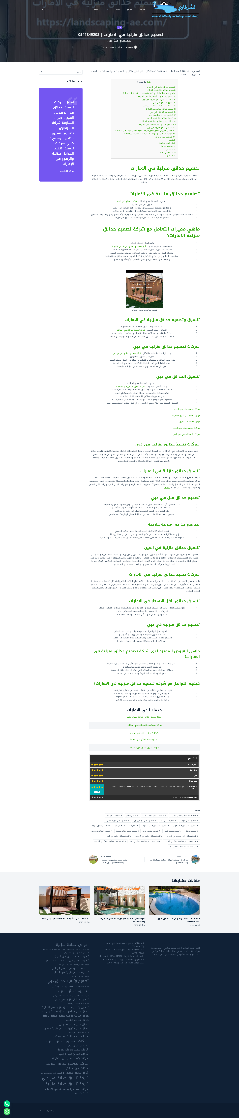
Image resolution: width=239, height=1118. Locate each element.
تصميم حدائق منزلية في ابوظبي (70, 968)
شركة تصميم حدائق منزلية (67, 1063)
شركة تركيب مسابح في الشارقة (70, 1058)
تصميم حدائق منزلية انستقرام (186, 825)
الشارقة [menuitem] (96, 9)
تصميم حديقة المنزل (172, 831)
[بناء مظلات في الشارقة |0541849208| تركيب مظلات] (64, 900)
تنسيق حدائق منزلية (72, 991)
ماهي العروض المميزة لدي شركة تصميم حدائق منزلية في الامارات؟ (146, 130)
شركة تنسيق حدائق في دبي (65, 1078)
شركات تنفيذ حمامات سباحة (73, 1050)
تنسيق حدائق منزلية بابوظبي (80, 996)
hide (149, 82)
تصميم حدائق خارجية (189, 820)
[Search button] (41, 72)
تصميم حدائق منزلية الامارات (117, 820)
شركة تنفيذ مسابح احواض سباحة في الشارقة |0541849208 (122, 920)
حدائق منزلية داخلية (53, 1016)
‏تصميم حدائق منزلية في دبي (126, 825)
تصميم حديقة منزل (151, 831)
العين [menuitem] (118, 9)
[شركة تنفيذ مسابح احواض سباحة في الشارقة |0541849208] (119, 900)
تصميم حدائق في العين (65, 964)
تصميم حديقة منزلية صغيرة (127, 831)
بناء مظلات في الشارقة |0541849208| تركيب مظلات (65, 918)
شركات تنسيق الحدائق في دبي (71, 1036)
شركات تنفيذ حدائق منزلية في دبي (160, 106)
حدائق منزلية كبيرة (78, 1028)
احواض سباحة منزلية (72, 945)
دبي (119, 27)
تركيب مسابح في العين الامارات (186, 415)
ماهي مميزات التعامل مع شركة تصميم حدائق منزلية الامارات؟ (150, 93)
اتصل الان (45, 9)
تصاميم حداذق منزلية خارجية (163, 115)
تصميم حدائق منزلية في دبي (162, 127)
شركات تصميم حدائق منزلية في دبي (159, 99)
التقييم (173, 140)
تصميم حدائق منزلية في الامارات (162, 87)
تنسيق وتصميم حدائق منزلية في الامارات (157, 96)
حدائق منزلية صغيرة (77, 1020)
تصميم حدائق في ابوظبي (81, 964)
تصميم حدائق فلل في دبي (163, 112)
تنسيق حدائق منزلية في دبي (72, 999)
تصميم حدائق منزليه (101, 825)
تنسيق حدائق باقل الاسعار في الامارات (158, 124)
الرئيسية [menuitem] (142, 9)
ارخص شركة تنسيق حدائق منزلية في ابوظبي (75, 949)
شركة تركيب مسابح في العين (187, 409)
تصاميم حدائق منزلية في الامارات (162, 90)
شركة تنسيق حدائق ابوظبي (73, 1073)
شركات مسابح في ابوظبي (74, 1054)
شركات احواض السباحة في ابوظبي (78, 1032)
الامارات (167, 487)
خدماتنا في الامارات (166, 137)
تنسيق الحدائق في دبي (165, 102)
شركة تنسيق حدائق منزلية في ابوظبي (144, 717)
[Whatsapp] (7, 1111)
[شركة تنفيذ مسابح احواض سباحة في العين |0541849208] (174, 900)
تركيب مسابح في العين (127, 201)
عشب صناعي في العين (82, 1093)
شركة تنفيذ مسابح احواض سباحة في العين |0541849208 (178, 920)
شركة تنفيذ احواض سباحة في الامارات (67, 1089)
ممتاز (172, 155)
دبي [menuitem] (107, 9)
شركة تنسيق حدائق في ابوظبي (127, 353)
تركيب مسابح (81, 960)
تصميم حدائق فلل (168, 820)
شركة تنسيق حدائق (77, 1068)
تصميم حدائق (132, 815)
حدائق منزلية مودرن (55, 1028)
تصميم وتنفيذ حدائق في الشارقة (144, 739)
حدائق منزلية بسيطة (53, 1011)
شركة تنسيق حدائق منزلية (67, 1084)
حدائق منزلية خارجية (77, 1016)
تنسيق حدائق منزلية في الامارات (161, 109)
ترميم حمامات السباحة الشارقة (64, 961)
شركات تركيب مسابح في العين (186, 428)
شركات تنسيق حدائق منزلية (66, 1041)
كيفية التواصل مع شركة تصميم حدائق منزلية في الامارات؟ (150, 134)
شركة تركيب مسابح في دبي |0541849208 (125, 963)
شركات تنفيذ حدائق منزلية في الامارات (159, 121)
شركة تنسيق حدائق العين (48, 1073)
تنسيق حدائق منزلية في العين (162, 118)
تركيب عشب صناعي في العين (72, 956)
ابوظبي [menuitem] (129, 9)
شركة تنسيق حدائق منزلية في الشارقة (129, 246)
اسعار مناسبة (168, 143)
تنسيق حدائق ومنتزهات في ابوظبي (78, 1003)
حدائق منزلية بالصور (78, 1011)
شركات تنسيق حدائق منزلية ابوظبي (78, 1046)
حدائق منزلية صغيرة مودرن (74, 1024)
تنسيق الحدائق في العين (81, 986)
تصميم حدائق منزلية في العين (79, 976)
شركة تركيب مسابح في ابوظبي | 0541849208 (123, 959)
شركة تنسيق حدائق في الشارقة (131, 330)
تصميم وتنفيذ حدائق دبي (68, 981)
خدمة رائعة (169, 146)
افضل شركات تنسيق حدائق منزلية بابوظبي (76, 953)
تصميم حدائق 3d (114, 815)
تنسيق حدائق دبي (62, 986)
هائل (171, 149)
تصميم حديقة (192, 831)
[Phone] (7, 1103)
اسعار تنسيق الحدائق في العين (52, 949)
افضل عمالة (168, 152)
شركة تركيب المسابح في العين (186, 434)
